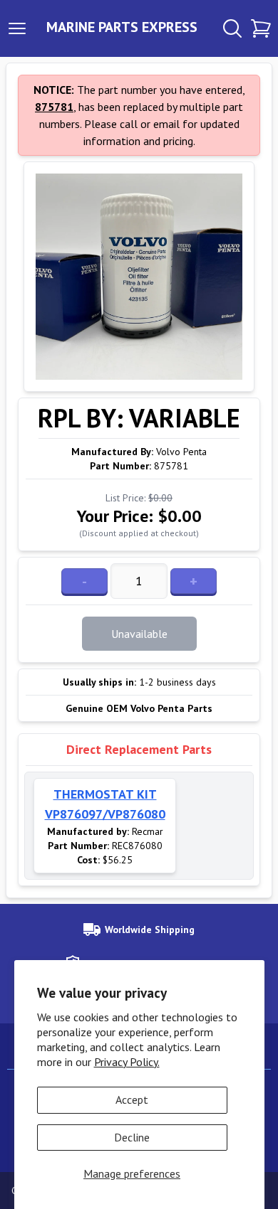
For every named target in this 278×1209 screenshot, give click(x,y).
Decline (132, 1137)
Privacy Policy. (127, 1062)
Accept (131, 1099)
